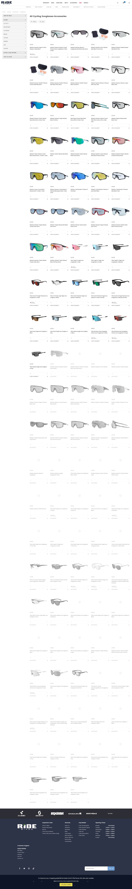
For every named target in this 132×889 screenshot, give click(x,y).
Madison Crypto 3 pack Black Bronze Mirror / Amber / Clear (37, 190)
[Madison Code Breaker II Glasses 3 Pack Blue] (80, 176)
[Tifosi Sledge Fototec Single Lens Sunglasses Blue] (100, 531)
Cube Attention (82, 829)
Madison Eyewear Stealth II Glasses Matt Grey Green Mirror (79, 367)
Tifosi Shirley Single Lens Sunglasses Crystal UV (79, 509)
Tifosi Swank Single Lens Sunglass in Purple (79, 651)
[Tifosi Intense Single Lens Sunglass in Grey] (39, 354)
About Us (67, 825)
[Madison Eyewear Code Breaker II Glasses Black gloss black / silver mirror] (59, 176)
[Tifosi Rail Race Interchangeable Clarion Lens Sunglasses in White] (100, 318)
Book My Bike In (68, 835)
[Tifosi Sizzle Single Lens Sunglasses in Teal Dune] (80, 531)
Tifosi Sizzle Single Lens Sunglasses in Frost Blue (38, 545)
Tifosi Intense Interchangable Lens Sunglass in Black (99, 758)
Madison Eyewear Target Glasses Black (99, 651)
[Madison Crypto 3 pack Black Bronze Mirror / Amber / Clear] (39, 176)
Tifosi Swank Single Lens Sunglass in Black (100, 616)
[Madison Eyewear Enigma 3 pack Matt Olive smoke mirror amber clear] (100, 105)
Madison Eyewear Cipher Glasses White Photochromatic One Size (120, 651)
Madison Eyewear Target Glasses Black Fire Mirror (58, 119)
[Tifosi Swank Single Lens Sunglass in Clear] (80, 602)
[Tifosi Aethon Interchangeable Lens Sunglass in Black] (59, 780)
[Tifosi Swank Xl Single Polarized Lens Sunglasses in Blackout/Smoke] (121, 283)
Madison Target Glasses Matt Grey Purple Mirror (38, 438)
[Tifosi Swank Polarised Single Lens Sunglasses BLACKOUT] (80, 673)
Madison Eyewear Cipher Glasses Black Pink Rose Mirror (58, 261)
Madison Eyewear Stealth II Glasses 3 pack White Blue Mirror (38, 83)
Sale (80, 2)
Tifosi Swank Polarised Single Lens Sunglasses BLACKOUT (79, 687)
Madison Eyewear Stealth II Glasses (100, 402)
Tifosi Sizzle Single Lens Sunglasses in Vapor (58, 509)
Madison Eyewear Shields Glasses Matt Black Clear (120, 48)
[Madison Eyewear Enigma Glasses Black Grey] (39, 389)
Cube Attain (82, 835)
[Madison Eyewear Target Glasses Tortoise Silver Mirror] (39, 212)
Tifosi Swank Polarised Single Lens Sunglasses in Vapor (79, 580)
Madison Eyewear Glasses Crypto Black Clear (120, 83)
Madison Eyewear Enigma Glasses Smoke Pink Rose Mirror (120, 154)
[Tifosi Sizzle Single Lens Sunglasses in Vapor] (59, 496)
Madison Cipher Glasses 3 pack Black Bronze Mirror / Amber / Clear (39, 154)
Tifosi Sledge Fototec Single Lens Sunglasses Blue (99, 545)
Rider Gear (59, 2)
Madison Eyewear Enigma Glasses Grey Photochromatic (58, 438)
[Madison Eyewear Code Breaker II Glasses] (121, 425)
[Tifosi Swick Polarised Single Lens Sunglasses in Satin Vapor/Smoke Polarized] (59, 709)
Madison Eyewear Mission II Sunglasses (36, 474)
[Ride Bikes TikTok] (33, 868)
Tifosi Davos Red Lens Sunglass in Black (99, 509)
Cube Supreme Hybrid (84, 827)
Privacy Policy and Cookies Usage (50, 833)
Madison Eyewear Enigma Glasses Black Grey (38, 403)
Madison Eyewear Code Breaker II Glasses (120, 438)
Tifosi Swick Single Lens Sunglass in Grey (59, 332)
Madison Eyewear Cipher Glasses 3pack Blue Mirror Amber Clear (38, 119)
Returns (44, 829)
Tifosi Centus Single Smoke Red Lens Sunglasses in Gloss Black (120, 545)
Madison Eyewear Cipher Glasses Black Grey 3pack (79, 403)
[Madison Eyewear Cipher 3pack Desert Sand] (80, 212)
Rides (66, 831)
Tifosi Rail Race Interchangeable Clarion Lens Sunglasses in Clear (38, 687)
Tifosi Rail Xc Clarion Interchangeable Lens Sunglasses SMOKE (99, 688)
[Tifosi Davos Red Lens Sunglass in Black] (100, 496)
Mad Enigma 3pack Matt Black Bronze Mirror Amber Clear (78, 119)
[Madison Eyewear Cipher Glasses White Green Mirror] (80, 141)
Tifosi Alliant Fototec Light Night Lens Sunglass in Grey (39, 616)
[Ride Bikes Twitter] (24, 868)
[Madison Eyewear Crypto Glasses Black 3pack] (59, 389)
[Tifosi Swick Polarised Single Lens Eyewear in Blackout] (80, 283)
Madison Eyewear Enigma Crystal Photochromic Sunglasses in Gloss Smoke (58, 49)
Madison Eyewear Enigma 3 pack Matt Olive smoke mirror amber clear (99, 120)
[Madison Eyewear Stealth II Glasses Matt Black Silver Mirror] (59, 70)
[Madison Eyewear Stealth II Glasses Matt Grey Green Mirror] (80, 354)
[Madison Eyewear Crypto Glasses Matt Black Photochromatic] (100, 141)
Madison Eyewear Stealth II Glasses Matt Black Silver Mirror (59, 83)
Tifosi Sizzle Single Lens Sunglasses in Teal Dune (79, 545)
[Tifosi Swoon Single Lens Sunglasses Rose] (59, 673)
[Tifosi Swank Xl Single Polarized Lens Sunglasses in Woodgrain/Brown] (39, 709)
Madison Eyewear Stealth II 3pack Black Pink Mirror (79, 83)
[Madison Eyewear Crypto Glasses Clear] (100, 460)
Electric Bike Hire (69, 837)
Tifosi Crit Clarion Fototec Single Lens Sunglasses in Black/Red (37, 580)
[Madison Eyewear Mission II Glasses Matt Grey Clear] (100, 70)
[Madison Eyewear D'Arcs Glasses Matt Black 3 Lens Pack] (100, 34)
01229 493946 (21, 848)
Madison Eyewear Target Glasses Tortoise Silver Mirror (38, 225)
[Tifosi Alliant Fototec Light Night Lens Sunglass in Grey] (39, 602)
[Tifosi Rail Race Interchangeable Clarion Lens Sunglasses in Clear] (39, 673)
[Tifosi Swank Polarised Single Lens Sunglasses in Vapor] (80, 567)
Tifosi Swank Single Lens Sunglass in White (59, 651)
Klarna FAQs (68, 839)
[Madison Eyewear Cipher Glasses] (121, 354)
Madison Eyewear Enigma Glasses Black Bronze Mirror (79, 438)
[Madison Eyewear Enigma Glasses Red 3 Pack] (100, 212)
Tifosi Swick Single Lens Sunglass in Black (38, 332)
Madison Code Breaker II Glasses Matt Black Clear (120, 190)
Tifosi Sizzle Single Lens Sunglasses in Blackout (120, 509)
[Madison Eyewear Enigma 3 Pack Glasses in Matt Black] (39, 34)
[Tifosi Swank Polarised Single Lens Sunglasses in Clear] (100, 567)
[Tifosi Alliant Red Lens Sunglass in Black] (121, 744)
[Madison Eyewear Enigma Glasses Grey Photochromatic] (59, 425)
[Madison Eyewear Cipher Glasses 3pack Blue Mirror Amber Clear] (39, 105)
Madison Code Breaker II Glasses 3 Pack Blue (79, 190)
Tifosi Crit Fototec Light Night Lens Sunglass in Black (58, 296)
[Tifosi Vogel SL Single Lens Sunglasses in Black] (59, 531)
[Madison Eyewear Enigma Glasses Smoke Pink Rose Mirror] (121, 141)
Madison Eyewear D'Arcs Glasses (99, 366)
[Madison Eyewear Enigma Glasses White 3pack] (59, 354)
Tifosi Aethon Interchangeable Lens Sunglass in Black (59, 793)
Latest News (68, 833)
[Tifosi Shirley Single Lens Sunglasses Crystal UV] (80, 496)
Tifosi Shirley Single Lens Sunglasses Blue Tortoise (79, 474)
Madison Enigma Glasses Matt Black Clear (119, 119)
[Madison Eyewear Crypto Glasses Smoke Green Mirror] (39, 247)
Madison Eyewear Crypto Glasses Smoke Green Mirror (38, 261)
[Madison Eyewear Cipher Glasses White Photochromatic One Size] (121, 638)
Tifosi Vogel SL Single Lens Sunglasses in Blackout (118, 261)
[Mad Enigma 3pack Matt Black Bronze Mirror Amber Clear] (80, 105)
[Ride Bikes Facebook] (19, 868)
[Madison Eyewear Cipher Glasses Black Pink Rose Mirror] (59, 247)
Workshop (46, 2)
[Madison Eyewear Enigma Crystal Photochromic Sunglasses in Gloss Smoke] (59, 34)
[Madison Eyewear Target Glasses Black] (100, 638)
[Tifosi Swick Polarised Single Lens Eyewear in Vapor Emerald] (100, 283)
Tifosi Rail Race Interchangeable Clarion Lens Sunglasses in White (99, 332)
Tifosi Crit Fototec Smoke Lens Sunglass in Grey (57, 758)
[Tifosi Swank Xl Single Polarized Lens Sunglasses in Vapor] (39, 283)
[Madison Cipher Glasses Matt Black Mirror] (59, 141)
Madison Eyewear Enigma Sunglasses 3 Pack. (56, 474)
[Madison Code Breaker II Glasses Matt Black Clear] (121, 176)
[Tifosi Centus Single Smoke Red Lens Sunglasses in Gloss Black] (121, 531)
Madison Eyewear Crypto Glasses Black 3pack (58, 403)
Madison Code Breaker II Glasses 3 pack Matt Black (99, 190)
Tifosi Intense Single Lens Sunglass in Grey (38, 367)
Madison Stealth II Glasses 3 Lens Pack (120, 403)
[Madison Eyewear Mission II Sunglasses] (39, 460)
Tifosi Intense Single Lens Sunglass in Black (79, 332)
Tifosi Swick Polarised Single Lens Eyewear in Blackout (79, 296)
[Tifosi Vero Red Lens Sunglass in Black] (121, 709)
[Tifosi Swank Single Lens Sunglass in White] (59, 638)
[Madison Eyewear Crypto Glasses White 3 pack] (121, 460)
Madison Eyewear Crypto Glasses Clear (99, 474)
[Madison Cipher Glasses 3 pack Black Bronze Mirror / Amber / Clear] (39, 141)
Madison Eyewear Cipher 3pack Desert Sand (78, 225)
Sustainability (68, 841)
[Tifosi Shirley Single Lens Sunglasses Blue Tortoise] (80, 460)
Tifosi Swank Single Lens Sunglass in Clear (79, 616)
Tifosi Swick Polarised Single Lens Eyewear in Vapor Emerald (99, 296)
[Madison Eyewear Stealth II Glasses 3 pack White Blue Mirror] (39, 70)
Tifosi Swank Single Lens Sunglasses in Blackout (59, 616)
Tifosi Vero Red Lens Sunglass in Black (119, 722)
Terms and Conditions (47, 831)
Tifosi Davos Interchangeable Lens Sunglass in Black (38, 793)
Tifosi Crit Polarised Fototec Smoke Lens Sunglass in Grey (58, 580)
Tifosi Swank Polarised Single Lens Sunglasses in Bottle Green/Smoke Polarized (120, 581)
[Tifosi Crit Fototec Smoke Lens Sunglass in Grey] (59, 744)
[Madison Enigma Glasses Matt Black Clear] (121, 105)
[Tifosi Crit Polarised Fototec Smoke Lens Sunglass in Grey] (59, 567)
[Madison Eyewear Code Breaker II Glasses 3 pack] (100, 425)
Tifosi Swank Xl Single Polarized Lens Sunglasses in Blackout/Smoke (120, 296)
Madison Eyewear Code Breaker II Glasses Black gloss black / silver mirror (58, 191)
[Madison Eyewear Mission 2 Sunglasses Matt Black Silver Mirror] (80, 34)
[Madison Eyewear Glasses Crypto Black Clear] (121, 70)
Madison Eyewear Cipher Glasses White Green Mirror (79, 154)
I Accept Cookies (66, 884)
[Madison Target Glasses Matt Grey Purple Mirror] (39, 425)
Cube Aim (81, 831)
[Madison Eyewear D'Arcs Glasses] (100, 354)
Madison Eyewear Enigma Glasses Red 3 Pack (99, 225)
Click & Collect (45, 825)
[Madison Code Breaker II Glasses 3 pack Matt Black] (100, 176)
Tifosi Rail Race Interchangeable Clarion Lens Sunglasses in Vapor (120, 332)
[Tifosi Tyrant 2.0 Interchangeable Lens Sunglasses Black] (80, 709)
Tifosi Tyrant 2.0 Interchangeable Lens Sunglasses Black (79, 722)
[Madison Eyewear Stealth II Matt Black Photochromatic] (121, 212)
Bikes (52, 2)
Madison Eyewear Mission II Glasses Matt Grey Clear (100, 83)
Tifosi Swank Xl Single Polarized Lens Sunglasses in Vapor (39, 296)
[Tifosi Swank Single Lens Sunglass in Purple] (80, 638)
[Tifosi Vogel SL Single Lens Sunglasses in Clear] (80, 247)
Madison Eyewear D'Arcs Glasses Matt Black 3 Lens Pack (99, 48)
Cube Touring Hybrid (84, 825)
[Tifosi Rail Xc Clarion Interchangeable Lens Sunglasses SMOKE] (100, 673)
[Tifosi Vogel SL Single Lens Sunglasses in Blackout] (121, 247)
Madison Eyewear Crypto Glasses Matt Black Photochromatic (99, 154)
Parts (66, 2)
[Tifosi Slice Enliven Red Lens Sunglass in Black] (100, 709)
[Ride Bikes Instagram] (29, 868)
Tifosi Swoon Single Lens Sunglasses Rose (59, 687)
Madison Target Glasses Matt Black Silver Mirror (59, 225)
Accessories (73, 2)
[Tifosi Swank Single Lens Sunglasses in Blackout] (59, 602)
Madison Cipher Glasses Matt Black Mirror (59, 154)
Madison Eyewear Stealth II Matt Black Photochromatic (119, 225)
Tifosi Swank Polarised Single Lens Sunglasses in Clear (99, 580)
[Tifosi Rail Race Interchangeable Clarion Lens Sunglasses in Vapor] (121, 318)
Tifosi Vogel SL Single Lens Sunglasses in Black (56, 545)
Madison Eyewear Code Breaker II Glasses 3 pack (99, 438)
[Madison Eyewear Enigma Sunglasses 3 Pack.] (59, 460)
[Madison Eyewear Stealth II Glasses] (100, 389)
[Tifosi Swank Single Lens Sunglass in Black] (100, 602)
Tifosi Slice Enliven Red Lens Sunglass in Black (98, 722)
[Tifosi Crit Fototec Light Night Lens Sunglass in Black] (59, 283)
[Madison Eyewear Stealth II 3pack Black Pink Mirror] (80, 70)
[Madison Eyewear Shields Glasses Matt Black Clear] (121, 34)
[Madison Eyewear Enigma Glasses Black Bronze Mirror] (80, 425)
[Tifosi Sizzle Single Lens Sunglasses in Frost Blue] (39, 531)
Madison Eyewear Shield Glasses (38, 508)
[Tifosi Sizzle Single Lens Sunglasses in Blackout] (121, 496)
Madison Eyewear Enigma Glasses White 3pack (58, 367)
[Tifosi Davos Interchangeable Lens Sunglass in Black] (39, 780)
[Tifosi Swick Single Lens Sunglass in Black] (39, 318)
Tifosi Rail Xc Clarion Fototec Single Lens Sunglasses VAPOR (120, 687)
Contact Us (20, 858)
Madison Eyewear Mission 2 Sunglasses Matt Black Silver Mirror (79, 48)
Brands (86, 2)
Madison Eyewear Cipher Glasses (120, 366)
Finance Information (47, 827)
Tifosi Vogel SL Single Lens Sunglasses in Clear (77, 261)
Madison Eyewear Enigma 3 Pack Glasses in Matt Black (38, 48)
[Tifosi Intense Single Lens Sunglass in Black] (80, 318)
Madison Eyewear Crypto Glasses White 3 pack (120, 474)
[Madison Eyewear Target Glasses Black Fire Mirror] (59, 105)
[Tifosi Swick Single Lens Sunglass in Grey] (59, 318)
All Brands (67, 827)
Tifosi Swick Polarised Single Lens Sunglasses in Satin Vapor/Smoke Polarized (58, 723)
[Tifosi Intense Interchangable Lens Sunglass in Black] (100, 744)
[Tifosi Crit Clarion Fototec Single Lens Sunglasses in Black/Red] (39, 567)
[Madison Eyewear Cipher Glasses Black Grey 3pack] (80, 389)
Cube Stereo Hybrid (83, 833)
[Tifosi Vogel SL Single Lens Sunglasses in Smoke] (100, 247)
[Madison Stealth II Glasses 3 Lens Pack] (121, 389)
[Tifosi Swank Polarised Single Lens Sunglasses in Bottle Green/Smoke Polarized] (121, 567)
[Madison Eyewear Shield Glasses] (39, 496)
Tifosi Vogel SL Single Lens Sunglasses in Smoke (97, 261)
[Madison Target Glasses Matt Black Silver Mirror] (59, 212)
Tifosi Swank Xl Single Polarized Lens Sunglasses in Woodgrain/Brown (39, 722)
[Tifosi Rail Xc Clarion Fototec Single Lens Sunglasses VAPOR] (121, 673)
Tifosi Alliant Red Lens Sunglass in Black (120, 758)
